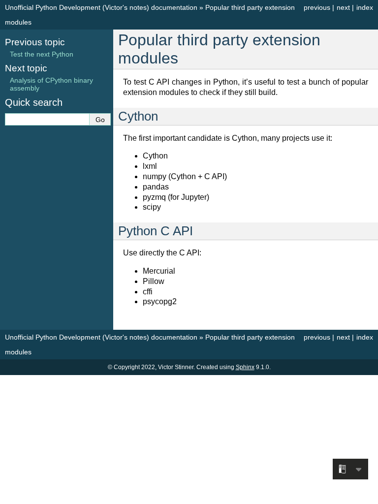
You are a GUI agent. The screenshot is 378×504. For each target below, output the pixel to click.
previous (317, 7)
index (364, 7)
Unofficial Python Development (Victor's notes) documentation (101, 7)
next (343, 7)
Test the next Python (41, 54)
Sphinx (245, 367)
